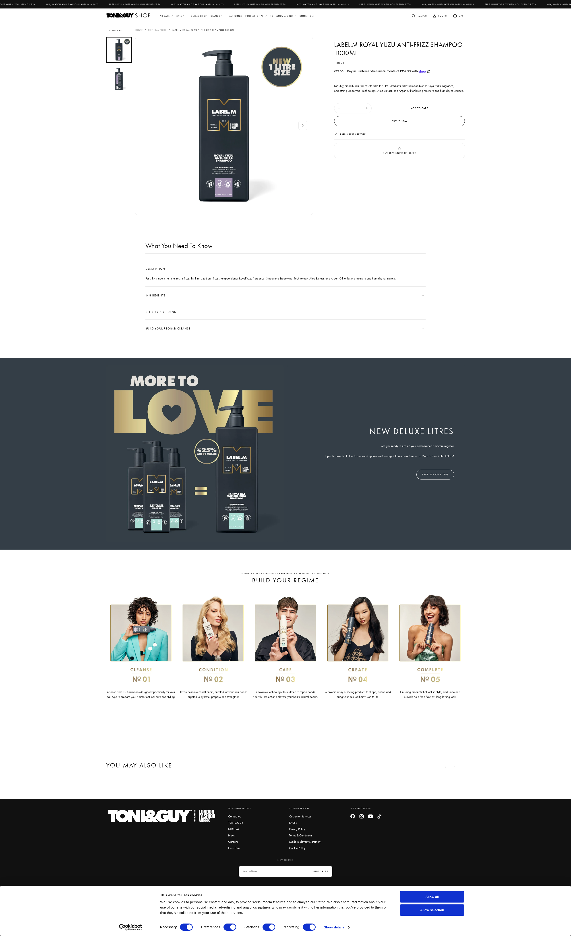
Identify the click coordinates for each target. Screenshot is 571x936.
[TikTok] (379, 816)
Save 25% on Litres (435, 474)
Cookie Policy (297, 848)
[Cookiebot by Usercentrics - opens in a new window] (130, 927)
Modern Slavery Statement (305, 842)
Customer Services (300, 816)
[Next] (454, 767)
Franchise (234, 848)
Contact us (234, 816)
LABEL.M (233, 829)
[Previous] (445, 767)
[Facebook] (352, 816)
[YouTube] (370, 816)
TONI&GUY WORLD (281, 16)
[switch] (229, 927)
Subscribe (320, 871)
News (232, 835)
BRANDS (215, 16)
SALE (179, 16)
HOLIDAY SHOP (198, 16)
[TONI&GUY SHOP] (162, 816)
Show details (334, 927)
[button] (419, 16)
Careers (233, 842)
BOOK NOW (307, 16)
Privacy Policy (297, 829)
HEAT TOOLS (234, 16)
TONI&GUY (235, 823)
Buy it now (399, 121)
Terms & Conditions (300, 835)
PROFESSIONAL (254, 16)
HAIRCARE (164, 16)
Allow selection (432, 910)
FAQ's (293, 823)
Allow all (432, 897)
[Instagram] (361, 816)
